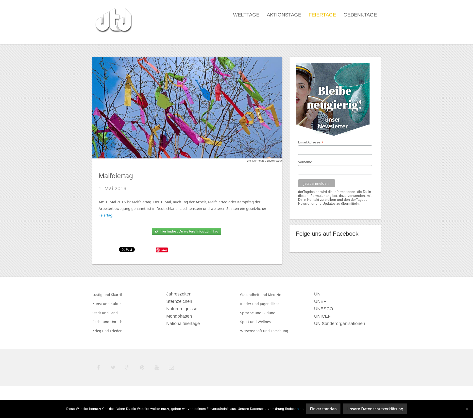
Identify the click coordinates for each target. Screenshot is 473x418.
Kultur (116, 303)
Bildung (268, 312)
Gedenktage (360, 14)
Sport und (249, 321)
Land (114, 312)
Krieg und (101, 330)
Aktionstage (284, 14)
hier (300, 409)
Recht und (101, 321)
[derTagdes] (113, 21)
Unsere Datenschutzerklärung (375, 409)
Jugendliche (270, 303)
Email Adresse (310, 142)
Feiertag (105, 215)
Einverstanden (323, 409)
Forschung (279, 330)
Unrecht (117, 321)
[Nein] (466, 408)
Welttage (246, 14)
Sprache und (251, 312)
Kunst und (101, 303)
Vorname (305, 162)
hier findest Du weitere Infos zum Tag (188, 231)
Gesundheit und (254, 294)
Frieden (116, 330)
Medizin (274, 294)
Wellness (265, 321)
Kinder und (250, 303)
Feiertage (322, 14)
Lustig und (101, 294)
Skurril (116, 294)
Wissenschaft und (255, 330)
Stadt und (101, 312)
